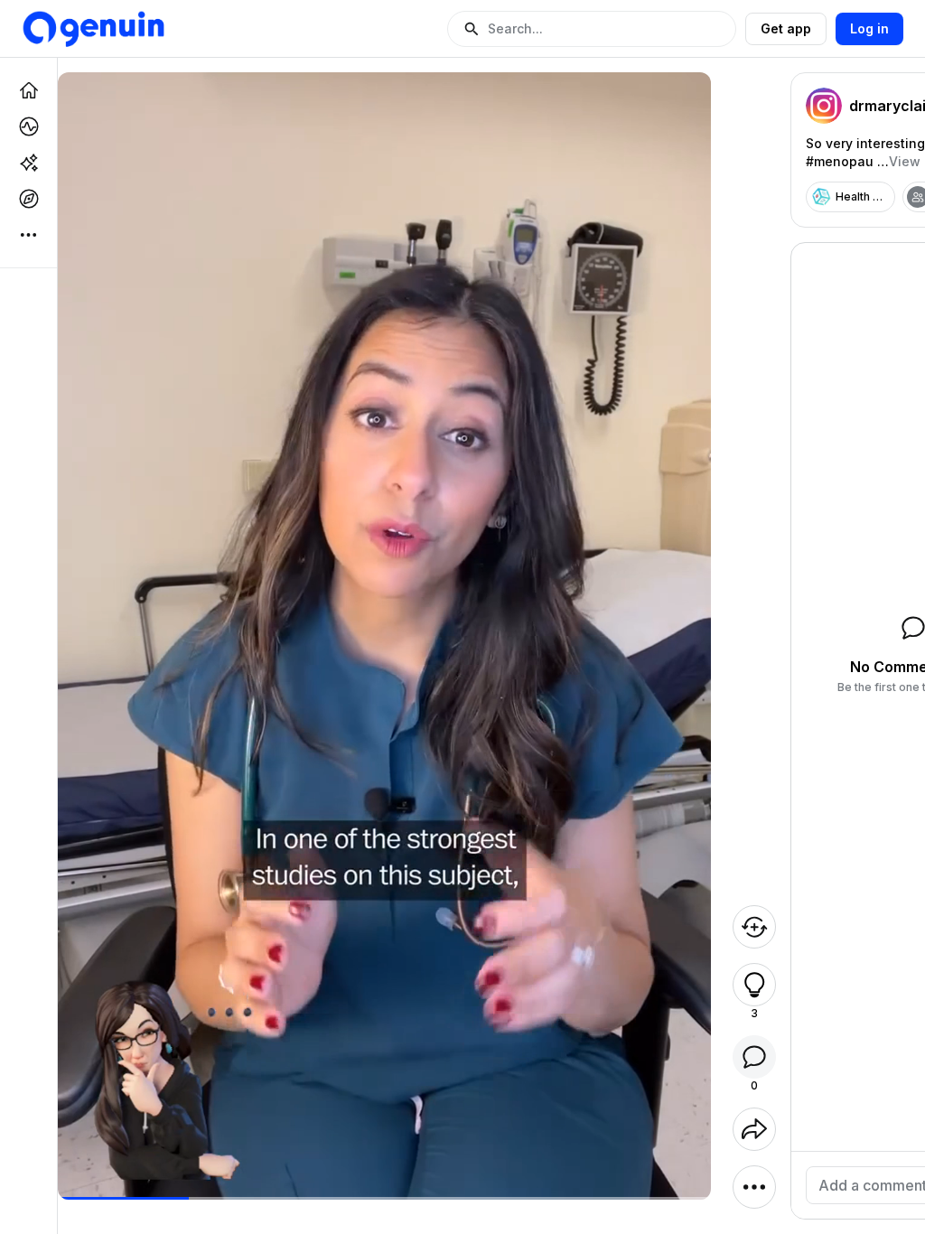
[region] (384, 1198)
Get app (786, 28)
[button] (591, 29)
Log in (869, 28)
